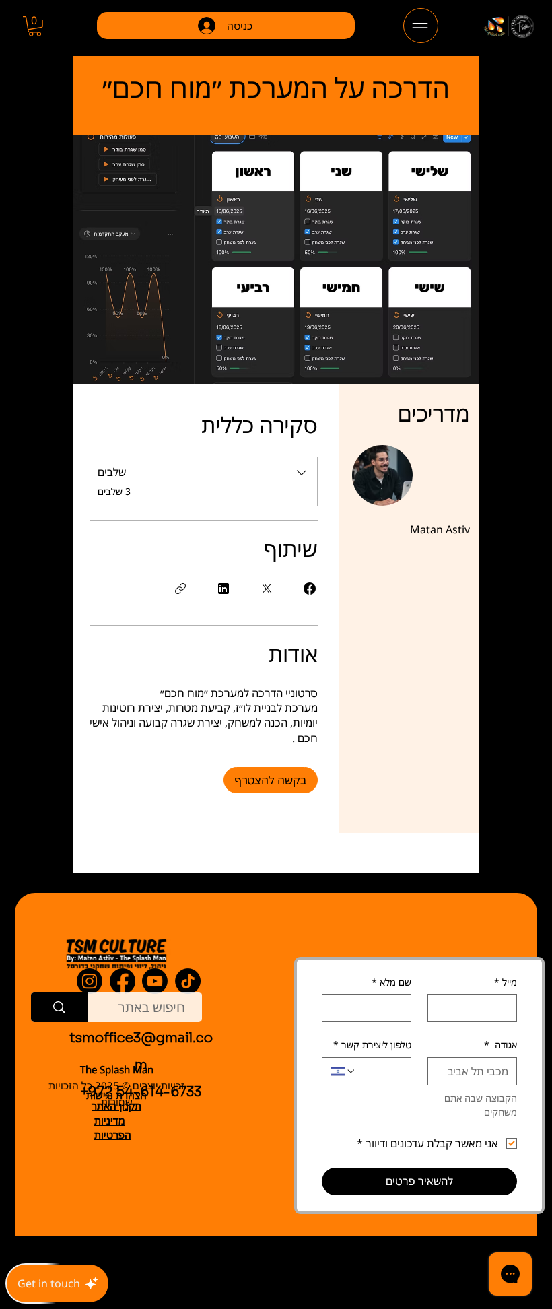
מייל (505, 982)
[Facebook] (122, 981)
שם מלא (391, 982)
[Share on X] (266, 588)
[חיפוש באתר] (59, 1007)
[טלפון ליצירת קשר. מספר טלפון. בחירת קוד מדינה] (343, 1071)
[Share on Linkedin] (223, 588)
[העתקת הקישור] (180, 588)
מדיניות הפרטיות (112, 1127)
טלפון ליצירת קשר (372, 1044)
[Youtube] (155, 981)
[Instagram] (89, 981)
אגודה (500, 1044)
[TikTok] (188, 981)
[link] (34, 26)
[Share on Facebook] (310, 588)
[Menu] (420, 25)
